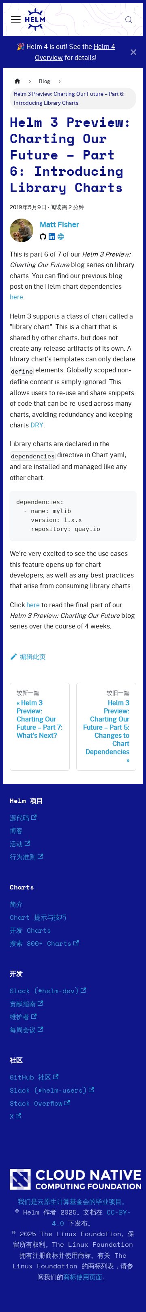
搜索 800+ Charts (40, 943)
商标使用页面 (82, 1277)
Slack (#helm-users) (48, 1090)
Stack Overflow (36, 1103)
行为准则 (23, 857)
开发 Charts (30, 930)
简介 (16, 904)
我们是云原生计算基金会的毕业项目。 (73, 1202)
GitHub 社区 (30, 1077)
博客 (16, 831)
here (16, 297)
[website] (61, 236)
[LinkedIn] (52, 236)
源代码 (19, 818)
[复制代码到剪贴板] (126, 501)
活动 (16, 844)
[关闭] (133, 52)
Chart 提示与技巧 (38, 917)
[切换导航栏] (16, 19)
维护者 (19, 1017)
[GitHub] (43, 236)
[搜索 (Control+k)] (128, 19)
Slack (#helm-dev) (44, 991)
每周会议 (23, 1030)
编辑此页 (33, 657)
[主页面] (17, 81)
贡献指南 (23, 1004)
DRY (36, 425)
